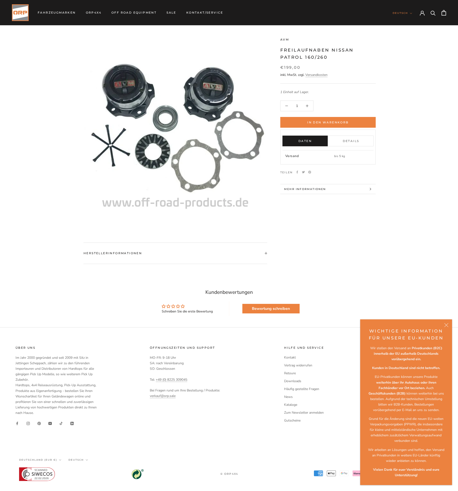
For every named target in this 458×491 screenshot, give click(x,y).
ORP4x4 (93, 12)
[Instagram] (28, 423)
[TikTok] (61, 423)
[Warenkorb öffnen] (444, 13)
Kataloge (290, 404)
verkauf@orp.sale (163, 396)
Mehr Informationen (305, 189)
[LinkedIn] (72, 423)
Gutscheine (292, 420)
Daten (305, 141)
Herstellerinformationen (112, 253)
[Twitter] (303, 172)
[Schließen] (446, 325)
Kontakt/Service (204, 12)
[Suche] (433, 12)
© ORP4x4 (229, 473)
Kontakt (290, 357)
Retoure (290, 373)
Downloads (292, 381)
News (288, 397)
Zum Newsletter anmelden (304, 412)
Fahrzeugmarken (57, 12)
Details (351, 141)
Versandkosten (316, 75)
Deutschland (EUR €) (38, 459)
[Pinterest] (309, 172)
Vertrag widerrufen (298, 365)
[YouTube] (50, 423)
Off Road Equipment (133, 12)
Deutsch (400, 13)
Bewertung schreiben (271, 308)
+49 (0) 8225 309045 (171, 379)
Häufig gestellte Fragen (301, 389)
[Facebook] (297, 172)
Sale (171, 12)
